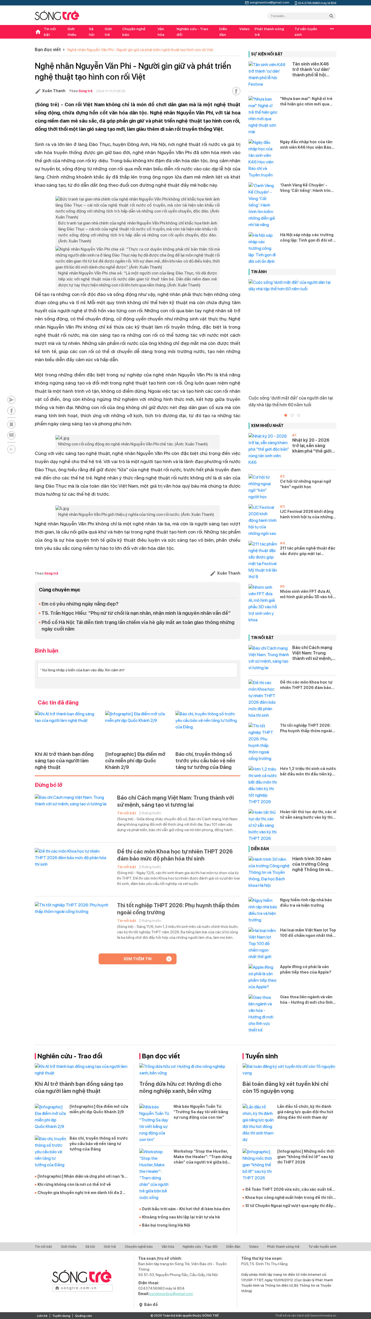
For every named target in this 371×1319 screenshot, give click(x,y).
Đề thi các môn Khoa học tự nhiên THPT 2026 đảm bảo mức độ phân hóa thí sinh (175, 855)
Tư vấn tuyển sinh (305, 32)
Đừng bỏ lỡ (48, 785)
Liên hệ (42, 1316)
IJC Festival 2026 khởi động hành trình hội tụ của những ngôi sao (307, 514)
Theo (81, 91)
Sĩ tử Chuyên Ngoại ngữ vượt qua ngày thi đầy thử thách (289, 1205)
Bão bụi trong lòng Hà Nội (166, 1225)
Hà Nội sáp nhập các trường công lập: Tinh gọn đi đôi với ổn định (307, 238)
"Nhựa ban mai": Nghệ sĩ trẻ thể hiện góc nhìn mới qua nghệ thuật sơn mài (306, 101)
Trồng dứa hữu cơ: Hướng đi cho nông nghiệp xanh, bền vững (180, 1087)
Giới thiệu (71, 32)
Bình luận (46, 650)
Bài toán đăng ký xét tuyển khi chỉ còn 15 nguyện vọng (285, 1087)
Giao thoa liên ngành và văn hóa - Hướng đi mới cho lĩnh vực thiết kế (306, 1000)
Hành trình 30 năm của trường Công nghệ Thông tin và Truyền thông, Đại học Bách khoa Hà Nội (311, 864)
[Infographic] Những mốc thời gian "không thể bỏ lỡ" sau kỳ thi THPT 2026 (305, 1156)
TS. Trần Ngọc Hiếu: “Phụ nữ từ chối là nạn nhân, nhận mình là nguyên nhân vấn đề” (136, 613)
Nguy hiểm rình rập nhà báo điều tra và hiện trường (306, 903)
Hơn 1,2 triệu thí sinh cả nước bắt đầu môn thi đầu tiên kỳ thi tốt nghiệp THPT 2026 (308, 771)
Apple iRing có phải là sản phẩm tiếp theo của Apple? (305, 969)
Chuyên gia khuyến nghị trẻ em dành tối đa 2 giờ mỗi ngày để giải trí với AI (79, 1192)
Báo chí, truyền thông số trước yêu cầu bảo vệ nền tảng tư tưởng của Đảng (205, 760)
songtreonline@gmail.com (269, 2)
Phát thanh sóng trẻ (269, 32)
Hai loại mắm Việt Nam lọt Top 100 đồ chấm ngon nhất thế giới (308, 933)
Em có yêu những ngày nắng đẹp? (80, 604)
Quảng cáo (83, 1316)
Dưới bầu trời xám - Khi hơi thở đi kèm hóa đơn (186, 1209)
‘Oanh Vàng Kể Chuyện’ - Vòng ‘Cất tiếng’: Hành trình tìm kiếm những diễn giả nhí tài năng (306, 188)
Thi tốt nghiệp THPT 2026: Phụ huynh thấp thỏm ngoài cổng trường (178, 909)
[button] (285, 415)
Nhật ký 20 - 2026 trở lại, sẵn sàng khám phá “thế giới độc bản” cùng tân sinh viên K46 (311, 446)
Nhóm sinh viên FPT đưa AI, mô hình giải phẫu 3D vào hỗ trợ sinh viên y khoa (306, 594)
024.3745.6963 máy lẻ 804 (317, 2)
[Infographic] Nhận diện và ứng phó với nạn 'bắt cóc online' (82, 1176)
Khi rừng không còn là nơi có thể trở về (74, 1184)
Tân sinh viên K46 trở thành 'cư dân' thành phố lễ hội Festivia (311, 69)
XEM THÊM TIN (138, 959)
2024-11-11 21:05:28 (110, 91)
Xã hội (91, 32)
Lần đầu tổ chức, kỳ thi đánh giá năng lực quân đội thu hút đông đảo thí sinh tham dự (305, 1112)
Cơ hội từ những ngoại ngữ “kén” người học (305, 484)
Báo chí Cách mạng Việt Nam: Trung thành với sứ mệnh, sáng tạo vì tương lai (175, 801)
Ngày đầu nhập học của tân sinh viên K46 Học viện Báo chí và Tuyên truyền (306, 145)
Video (244, 29)
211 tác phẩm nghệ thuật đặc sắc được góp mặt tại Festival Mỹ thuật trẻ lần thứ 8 (307, 551)
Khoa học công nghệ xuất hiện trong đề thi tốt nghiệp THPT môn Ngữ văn (289, 1197)
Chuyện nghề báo (133, 32)
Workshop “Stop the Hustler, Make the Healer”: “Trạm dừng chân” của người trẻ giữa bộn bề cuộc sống (203, 1157)
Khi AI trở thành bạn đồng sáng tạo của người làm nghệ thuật (64, 760)
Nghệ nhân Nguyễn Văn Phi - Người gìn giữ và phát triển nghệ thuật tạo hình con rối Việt (140, 50)
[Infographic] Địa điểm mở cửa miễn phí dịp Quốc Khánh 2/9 (135, 760)
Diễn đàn (223, 32)
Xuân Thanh (53, 91)
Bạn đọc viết (48, 49)
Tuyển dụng (61, 1316)
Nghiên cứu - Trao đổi (192, 32)
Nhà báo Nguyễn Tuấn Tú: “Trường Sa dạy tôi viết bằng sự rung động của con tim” (201, 1112)
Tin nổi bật (50, 32)
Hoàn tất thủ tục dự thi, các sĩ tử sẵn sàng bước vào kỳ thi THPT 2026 (308, 815)
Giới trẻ (108, 32)
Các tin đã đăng (58, 702)
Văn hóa (161, 32)
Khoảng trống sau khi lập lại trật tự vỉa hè (181, 1217)
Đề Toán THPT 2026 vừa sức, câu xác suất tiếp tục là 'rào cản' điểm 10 (289, 1189)
